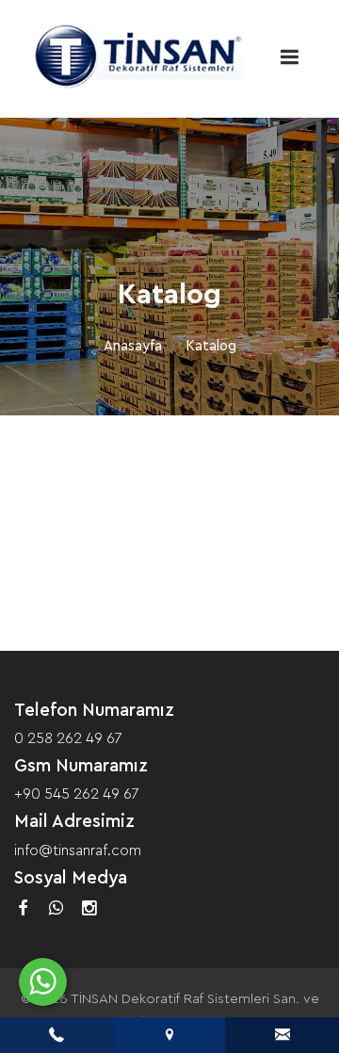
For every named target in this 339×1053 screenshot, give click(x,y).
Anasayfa (133, 346)
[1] (289, 57)
